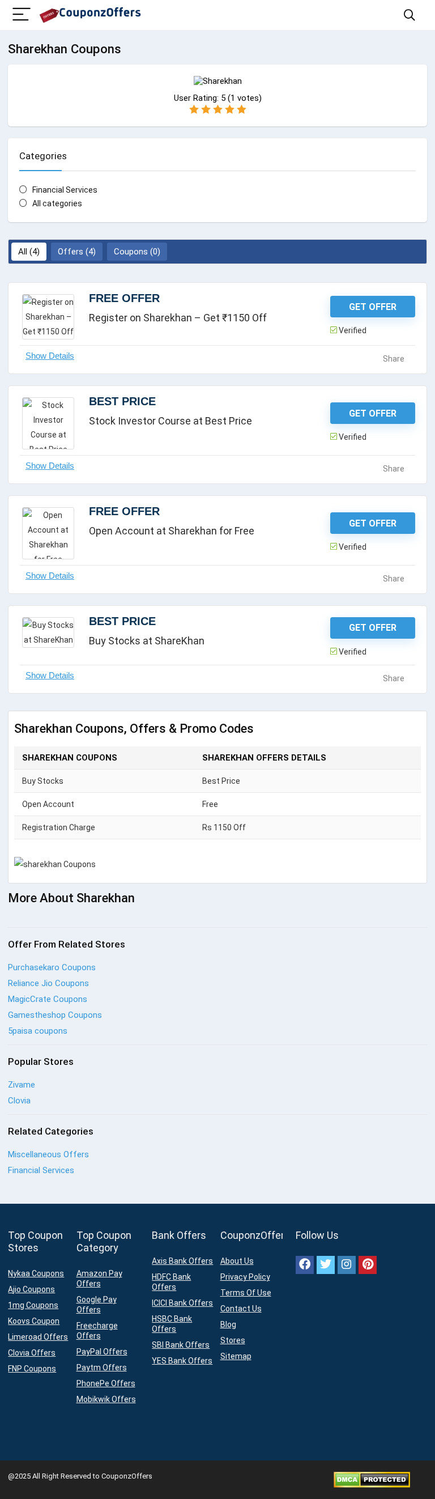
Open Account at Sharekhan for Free (171, 531)
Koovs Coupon (33, 1321)
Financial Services (64, 189)
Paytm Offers (101, 1367)
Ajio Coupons (31, 1289)
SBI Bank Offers (181, 1344)
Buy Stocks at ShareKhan (146, 641)
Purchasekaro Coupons (52, 967)
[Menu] (21, 15)
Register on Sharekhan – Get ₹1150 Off (178, 318)
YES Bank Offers (182, 1360)
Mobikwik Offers (106, 1399)
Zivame (21, 1085)
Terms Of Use (245, 1292)
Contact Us (241, 1308)
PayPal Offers (101, 1351)
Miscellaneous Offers (48, 1154)
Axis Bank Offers (182, 1261)
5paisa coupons (37, 1031)
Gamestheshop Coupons (55, 1015)
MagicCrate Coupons (47, 999)
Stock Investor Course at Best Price (170, 421)
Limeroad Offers (38, 1336)
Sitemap (235, 1356)
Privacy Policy (245, 1276)
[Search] (409, 15)
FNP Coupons (32, 1368)
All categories (57, 203)
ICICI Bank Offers (182, 1302)
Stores (232, 1340)
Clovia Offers (32, 1352)
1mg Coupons (33, 1305)
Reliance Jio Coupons (48, 983)
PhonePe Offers (105, 1383)
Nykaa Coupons (36, 1273)
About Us (237, 1261)
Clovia (19, 1100)
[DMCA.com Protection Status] (372, 1476)
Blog (228, 1324)
